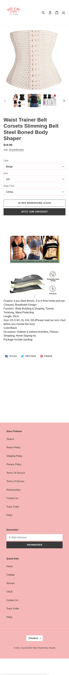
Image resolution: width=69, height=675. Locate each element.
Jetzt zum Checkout (34, 211)
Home (9, 566)
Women (10, 583)
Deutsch (33, 638)
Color (6, 160)
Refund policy (13, 489)
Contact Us (12, 498)
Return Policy (13, 447)
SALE (9, 591)
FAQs (9, 515)
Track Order (12, 506)
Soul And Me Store (29, 648)
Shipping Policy (14, 456)
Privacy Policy (14, 464)
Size (6, 173)
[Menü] (63, 12)
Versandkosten (16, 149)
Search (10, 439)
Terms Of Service (15, 472)
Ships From (9, 186)
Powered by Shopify (46, 648)
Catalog (10, 574)
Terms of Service (15, 481)
